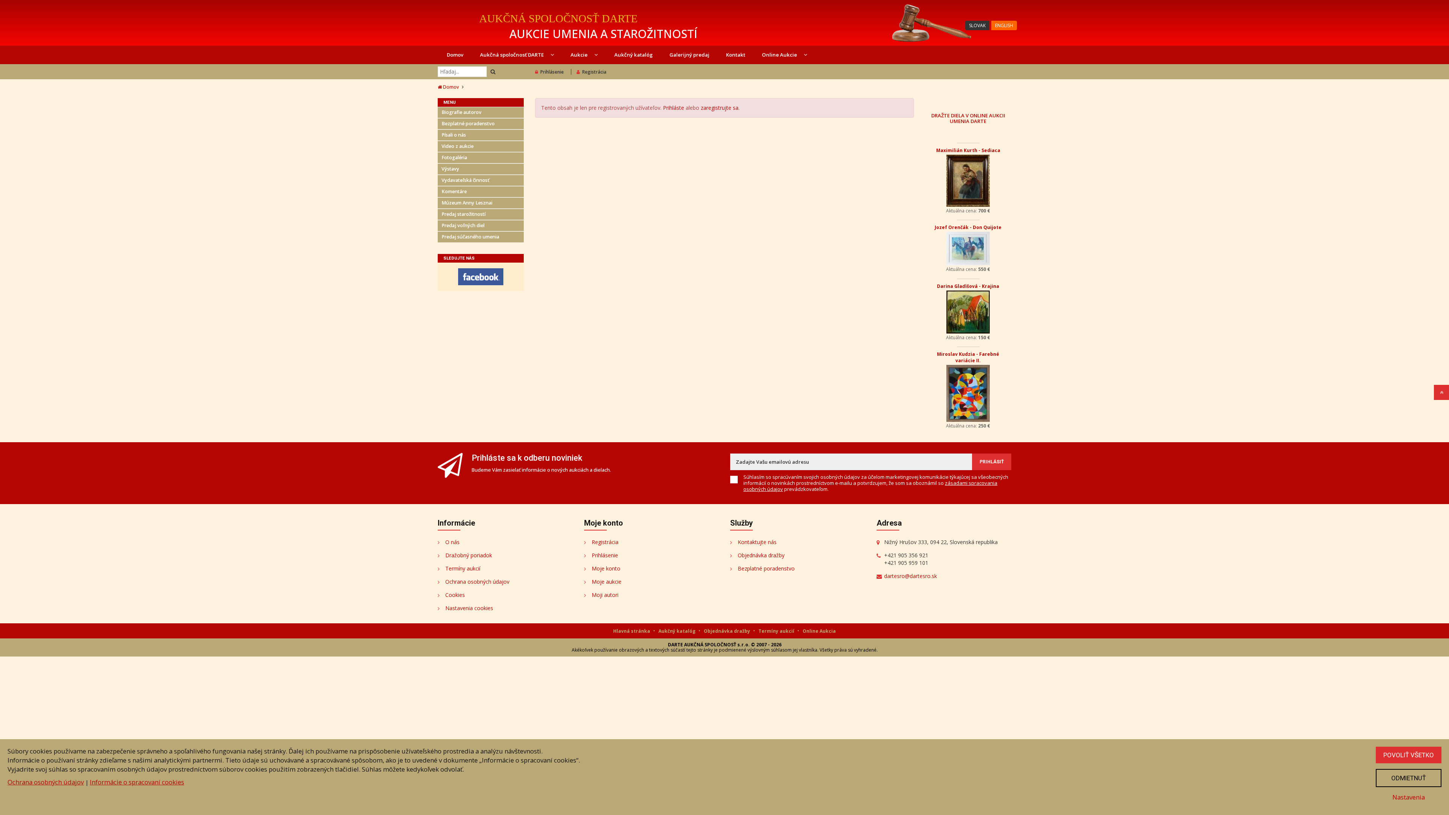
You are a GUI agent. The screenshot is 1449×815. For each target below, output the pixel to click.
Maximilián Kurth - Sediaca (968, 150)
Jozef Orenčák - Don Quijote (968, 227)
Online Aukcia (819, 631)
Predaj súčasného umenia (470, 237)
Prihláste (673, 107)
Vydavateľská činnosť (465, 180)
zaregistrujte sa (719, 107)
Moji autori (605, 594)
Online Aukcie (780, 54)
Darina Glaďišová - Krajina (968, 286)
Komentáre (454, 191)
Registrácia (594, 72)
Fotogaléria (454, 157)
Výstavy (450, 169)
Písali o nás (453, 135)
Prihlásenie (552, 72)
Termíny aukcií (462, 568)
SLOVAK (977, 25)
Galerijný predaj (689, 54)
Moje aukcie (606, 581)
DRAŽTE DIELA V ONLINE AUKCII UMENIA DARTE (968, 118)
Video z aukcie (457, 146)
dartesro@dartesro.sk (910, 576)
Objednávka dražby (761, 555)
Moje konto (606, 568)
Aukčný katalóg (633, 54)
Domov (455, 54)
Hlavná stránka (632, 631)
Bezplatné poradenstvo (468, 123)
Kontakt (735, 54)
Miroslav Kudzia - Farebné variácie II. (968, 357)
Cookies (455, 594)
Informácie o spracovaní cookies (137, 782)
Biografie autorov (461, 112)
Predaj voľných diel (463, 225)
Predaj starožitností (463, 214)
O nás (452, 542)
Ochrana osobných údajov (477, 581)
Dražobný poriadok (468, 555)
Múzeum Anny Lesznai (466, 203)
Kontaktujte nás (757, 542)
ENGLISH (1004, 25)
